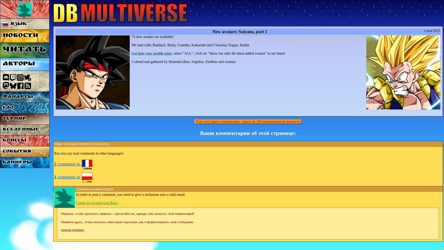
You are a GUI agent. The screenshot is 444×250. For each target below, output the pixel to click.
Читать (24, 50)
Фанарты (18, 97)
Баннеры (17, 162)
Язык (18, 24)
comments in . (74, 164)
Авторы (19, 64)
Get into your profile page (152, 53)
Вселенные (21, 130)
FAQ (8, 108)
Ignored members (72, 230)
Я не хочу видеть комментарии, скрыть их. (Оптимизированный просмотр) (248, 121)
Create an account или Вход (97, 203)
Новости (20, 36)
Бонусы (14, 141)
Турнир (14, 119)
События (17, 152)
